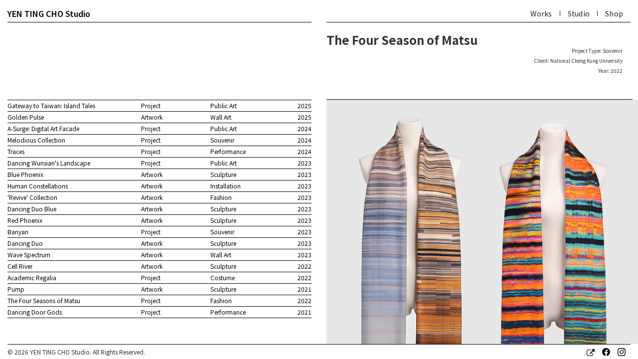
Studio (579, 13)
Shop (614, 13)
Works (541, 13)
